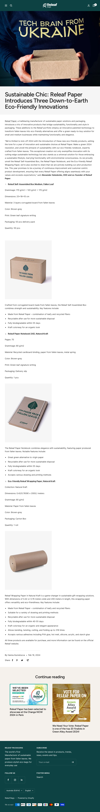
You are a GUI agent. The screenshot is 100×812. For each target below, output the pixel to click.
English (28, 790)
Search (40, 777)
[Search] (11, 5)
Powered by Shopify (26, 798)
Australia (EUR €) (13, 790)
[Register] (73, 762)
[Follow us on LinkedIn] (21, 779)
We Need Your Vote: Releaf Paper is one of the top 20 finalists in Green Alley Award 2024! (70, 728)
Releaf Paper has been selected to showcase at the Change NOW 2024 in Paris (28, 712)
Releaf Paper (10, 121)
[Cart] (94, 5)
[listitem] (12, 660)
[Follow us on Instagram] (15, 779)
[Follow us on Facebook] (8, 779)
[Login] (89, 6)
